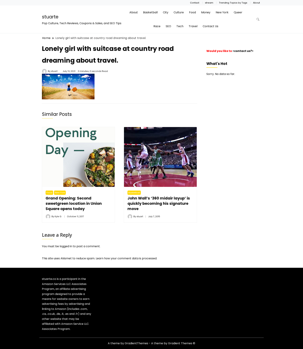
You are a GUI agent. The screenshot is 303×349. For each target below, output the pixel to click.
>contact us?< (243, 51)
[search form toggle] (258, 19)
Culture (179, 12)
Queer (238, 12)
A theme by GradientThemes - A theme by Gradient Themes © (151, 343)
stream (209, 2)
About (256, 2)
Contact (194, 2)
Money (205, 12)
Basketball (150, 12)
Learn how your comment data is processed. (126, 258)
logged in (66, 246)
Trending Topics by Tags (233, 2)
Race (156, 26)
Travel (193, 26)
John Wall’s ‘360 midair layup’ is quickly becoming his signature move (158, 203)
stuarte (50, 17)
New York (222, 12)
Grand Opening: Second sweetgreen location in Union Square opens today (74, 203)
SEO (168, 26)
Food (192, 12)
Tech (179, 26)
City (165, 12)
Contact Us (210, 26)
